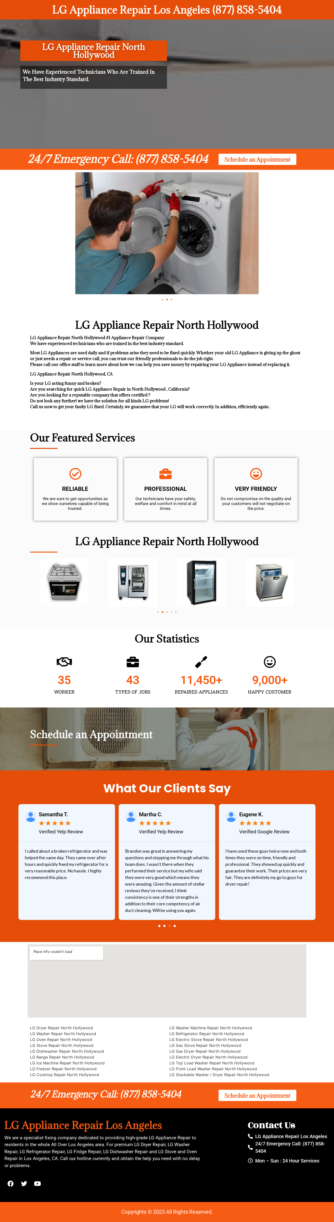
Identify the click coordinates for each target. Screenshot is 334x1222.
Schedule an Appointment (91, 734)
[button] (162, 299)
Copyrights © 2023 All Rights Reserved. (167, 1212)
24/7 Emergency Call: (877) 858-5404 (118, 159)
